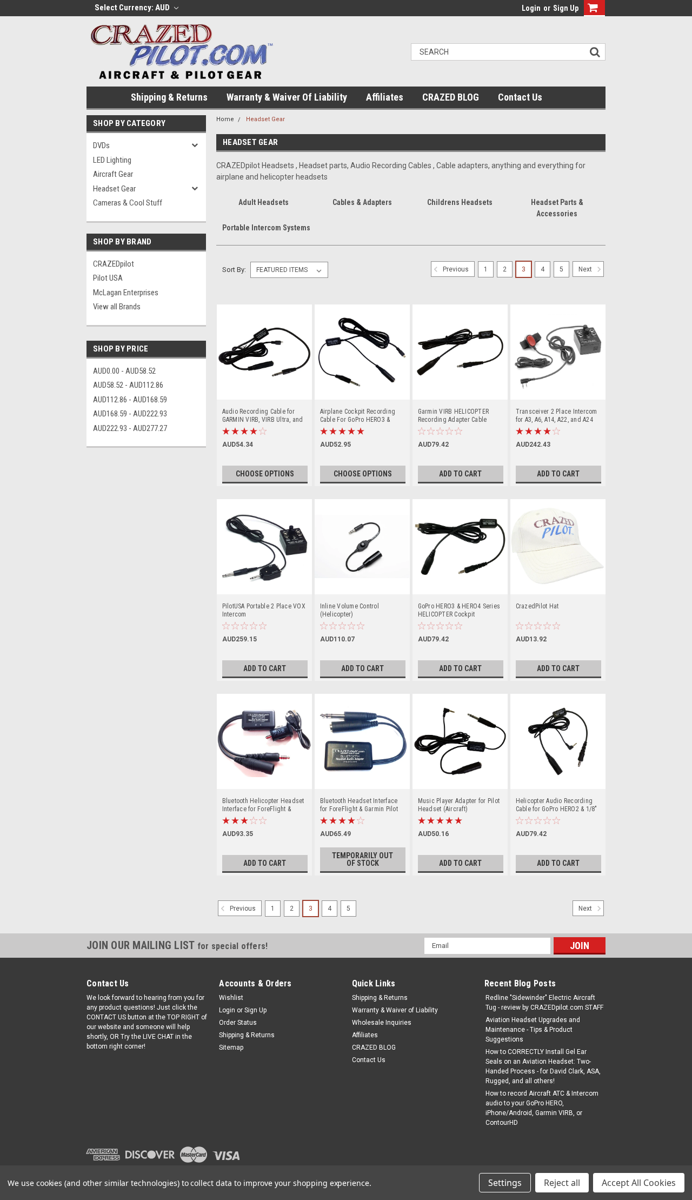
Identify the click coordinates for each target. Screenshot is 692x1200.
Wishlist (231, 998)
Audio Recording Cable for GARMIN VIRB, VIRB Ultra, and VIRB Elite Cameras (262, 416)
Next (586, 269)
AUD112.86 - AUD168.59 (130, 400)
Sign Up (565, 8)
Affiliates (384, 97)
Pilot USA (108, 278)
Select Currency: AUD (133, 7)
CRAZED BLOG (450, 97)
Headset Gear (114, 189)
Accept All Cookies (639, 1183)
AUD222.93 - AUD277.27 (130, 428)
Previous (455, 269)
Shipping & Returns (169, 97)
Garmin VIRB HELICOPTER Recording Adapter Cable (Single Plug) (453, 416)
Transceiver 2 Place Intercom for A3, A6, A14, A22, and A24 (556, 415)
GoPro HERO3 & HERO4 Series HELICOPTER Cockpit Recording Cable (459, 610)
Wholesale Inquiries (381, 1022)
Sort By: (234, 270)
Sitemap (231, 1047)
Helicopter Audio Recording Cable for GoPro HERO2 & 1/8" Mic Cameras (556, 805)
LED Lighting (112, 160)
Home (225, 119)
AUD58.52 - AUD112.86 (128, 385)
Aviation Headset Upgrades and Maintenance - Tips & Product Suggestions (532, 1029)
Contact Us (520, 97)
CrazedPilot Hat (537, 606)
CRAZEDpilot (113, 264)
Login (531, 8)
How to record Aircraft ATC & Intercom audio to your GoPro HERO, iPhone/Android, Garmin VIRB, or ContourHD (541, 1108)
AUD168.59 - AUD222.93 (130, 414)
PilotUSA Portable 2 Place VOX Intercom (263, 610)
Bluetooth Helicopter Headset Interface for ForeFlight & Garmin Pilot (263, 805)
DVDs (101, 145)
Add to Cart (460, 473)
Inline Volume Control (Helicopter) (349, 610)
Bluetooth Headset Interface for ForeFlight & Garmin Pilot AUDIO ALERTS (359, 805)
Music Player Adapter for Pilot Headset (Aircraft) (459, 805)
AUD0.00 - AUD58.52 (124, 371)
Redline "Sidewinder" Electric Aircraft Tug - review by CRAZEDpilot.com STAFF (544, 1002)
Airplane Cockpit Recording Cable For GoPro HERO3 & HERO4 (358, 416)
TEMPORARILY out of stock (362, 859)
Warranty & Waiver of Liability (287, 97)
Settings (505, 1183)
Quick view (264, 391)
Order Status (238, 1022)
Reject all (562, 1183)
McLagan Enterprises (125, 292)
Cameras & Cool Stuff (127, 203)
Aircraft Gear (113, 174)
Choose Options (265, 473)
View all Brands (117, 306)
